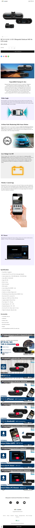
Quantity (2, 47)
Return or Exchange (29, 515)
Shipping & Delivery (22, 515)
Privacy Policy (19, 523)
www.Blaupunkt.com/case (19, 239)
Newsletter (12, 515)
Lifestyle (8, 515)
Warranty (16, 515)
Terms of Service (13, 523)
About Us (4, 515)
